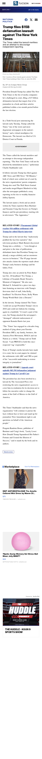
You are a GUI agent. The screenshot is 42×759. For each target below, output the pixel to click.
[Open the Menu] (4, 3)
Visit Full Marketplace (32, 466)
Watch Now (35, 3)
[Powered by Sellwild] (36, 596)
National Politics (8, 20)
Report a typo (8, 452)
